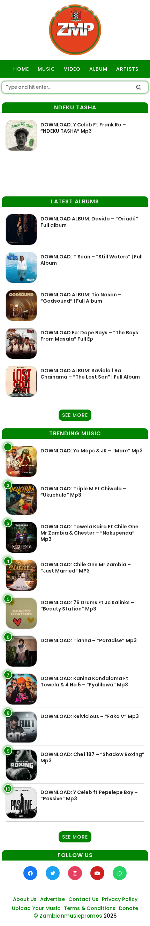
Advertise (52, 899)
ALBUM (98, 68)
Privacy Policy (119, 899)
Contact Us (83, 899)
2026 (110, 915)
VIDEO (72, 68)
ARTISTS (127, 68)
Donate (128, 908)
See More (75, 415)
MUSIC (46, 68)
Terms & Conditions (89, 908)
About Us (25, 899)
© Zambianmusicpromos (67, 915)
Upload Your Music (36, 908)
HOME (21, 68)
